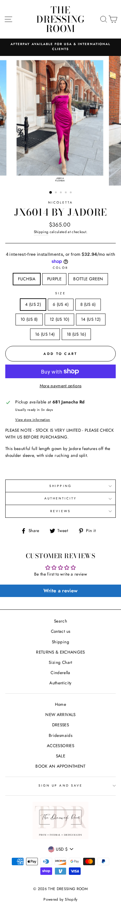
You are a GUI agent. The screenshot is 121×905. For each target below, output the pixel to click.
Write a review (60, 590)
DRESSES (60, 725)
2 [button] (56, 193)
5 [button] (71, 193)
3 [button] (61, 193)
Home (60, 704)
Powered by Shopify (60, 899)
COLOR (60, 267)
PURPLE (54, 279)
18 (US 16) (76, 334)
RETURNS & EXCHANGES (60, 652)
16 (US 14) (45, 334)
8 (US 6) (88, 304)
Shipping (41, 231)
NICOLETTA (60, 202)
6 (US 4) (61, 304)
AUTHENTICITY (60, 498)
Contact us (60, 631)
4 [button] (66, 193)
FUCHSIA (26, 279)
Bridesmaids (60, 735)
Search (60, 621)
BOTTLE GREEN (88, 279)
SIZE (60, 293)
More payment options (61, 386)
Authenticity (60, 683)
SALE (60, 756)
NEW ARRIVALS (60, 714)
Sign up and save (60, 785)
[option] (60, 47)
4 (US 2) (33, 304)
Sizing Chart (60, 662)
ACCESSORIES (60, 745)
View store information (32, 419)
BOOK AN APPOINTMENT (60, 766)
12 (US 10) (59, 319)
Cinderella (60, 672)
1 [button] (50, 192)
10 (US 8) (29, 319)
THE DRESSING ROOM (60, 19)
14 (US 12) (91, 319)
